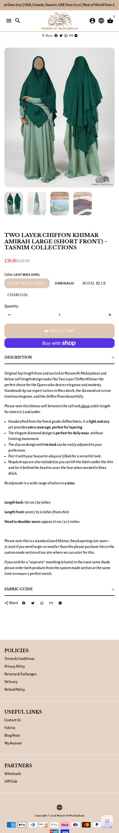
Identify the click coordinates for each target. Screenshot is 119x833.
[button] (59, 358)
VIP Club (10, 781)
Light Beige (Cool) (26, 283)
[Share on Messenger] (75, 35)
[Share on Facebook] (56, 35)
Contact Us (12, 720)
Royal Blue (94, 283)
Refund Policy (14, 690)
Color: (22, 275)
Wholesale (12, 774)
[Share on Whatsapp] (66, 35)
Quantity (11, 306)
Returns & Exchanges (20, 674)
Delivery (11, 682)
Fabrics (9, 728)
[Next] (110, 117)
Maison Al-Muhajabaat (70, 815)
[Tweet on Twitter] (61, 35)
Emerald (64, 283)
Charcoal (18, 295)
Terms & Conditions (19, 659)
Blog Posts (12, 736)
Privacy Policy (14, 666)
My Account (13, 743)
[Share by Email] (71, 35)
